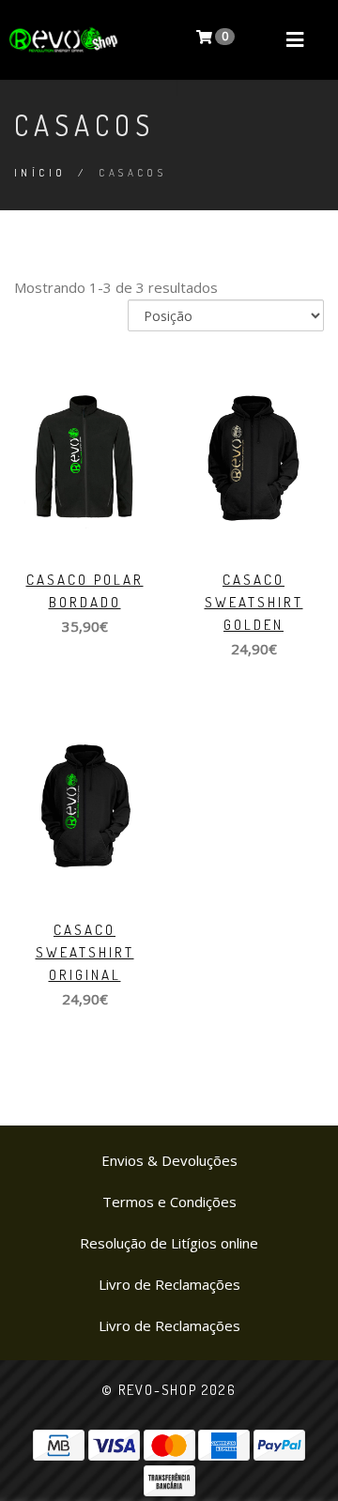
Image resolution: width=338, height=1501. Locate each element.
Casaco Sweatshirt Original (85, 952)
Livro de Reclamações (169, 1284)
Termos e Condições (169, 1201)
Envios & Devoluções (169, 1160)
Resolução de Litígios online (169, 1242)
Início (40, 172)
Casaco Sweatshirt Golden (254, 602)
